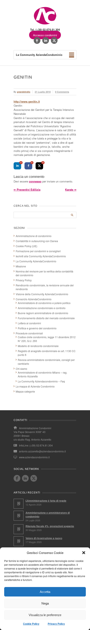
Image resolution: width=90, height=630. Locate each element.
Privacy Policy (56, 624)
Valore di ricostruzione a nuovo (44, 538)
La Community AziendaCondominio (36, 261)
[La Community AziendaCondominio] (45, 24)
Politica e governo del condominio (37, 328)
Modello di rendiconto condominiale (38, 346)
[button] (84, 553)
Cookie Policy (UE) (26, 246)
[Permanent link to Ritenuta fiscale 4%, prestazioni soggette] (18, 529)
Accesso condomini (45, 35)
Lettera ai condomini (29, 323)
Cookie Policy (31, 624)
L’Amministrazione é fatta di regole (46, 501)
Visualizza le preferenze (45, 615)
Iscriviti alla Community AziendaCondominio (41, 256)
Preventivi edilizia (27, 190)
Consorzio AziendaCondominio (33, 299)
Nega (45, 603)
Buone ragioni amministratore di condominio (43, 313)
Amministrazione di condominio (33, 236)
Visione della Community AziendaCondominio (42, 294)
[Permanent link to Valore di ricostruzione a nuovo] (18, 541)
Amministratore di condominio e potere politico (44, 303)
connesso (35, 181)
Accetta (45, 592)
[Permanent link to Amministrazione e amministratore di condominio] (18, 516)
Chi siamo (21, 368)
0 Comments (62, 91)
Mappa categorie (25, 391)
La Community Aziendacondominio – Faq (41, 381)
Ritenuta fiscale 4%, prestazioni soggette (50, 526)
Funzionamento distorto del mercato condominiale (46, 318)
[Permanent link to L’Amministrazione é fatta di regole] (18, 504)
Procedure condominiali (29, 333)
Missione (21, 266)
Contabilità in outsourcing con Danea (37, 241)
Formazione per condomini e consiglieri (38, 251)
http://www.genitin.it (27, 101)
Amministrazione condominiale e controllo (42, 308)
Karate (70, 190)
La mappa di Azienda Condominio (35, 386)
